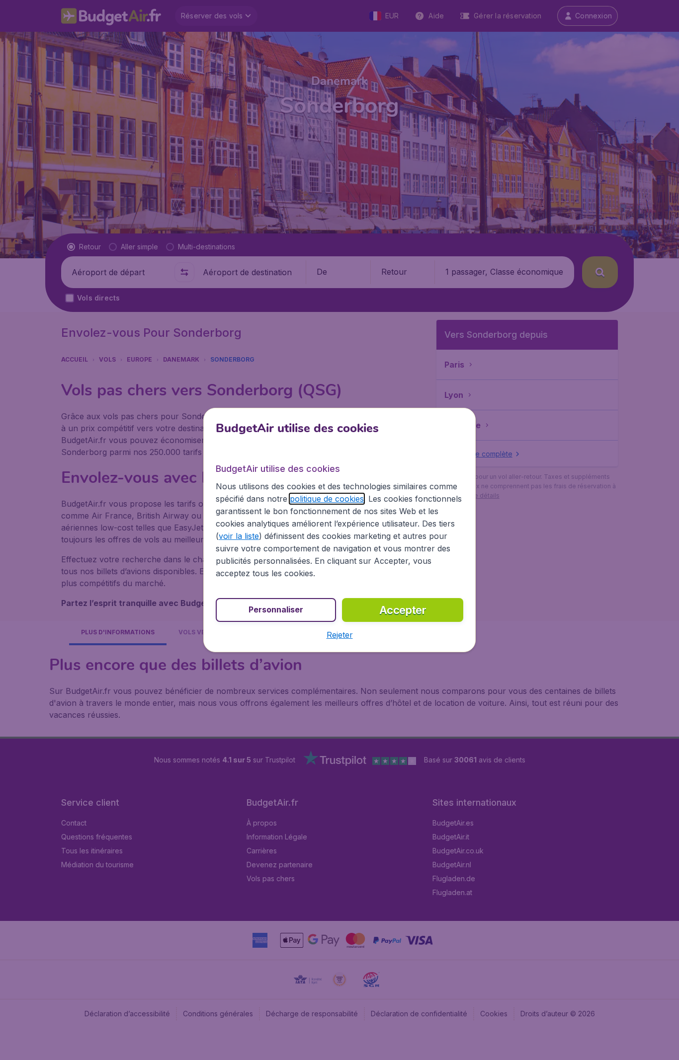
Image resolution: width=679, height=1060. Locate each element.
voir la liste (239, 536)
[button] (340, 635)
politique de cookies (327, 499)
